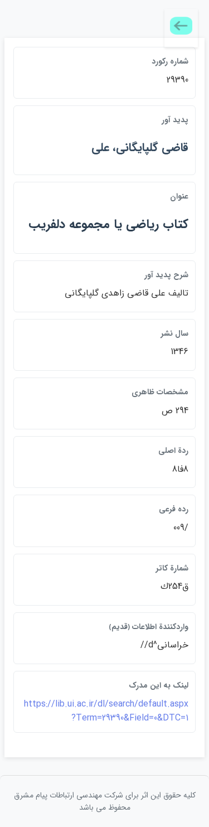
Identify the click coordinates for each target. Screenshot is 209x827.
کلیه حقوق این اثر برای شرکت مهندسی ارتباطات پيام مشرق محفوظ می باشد (105, 801)
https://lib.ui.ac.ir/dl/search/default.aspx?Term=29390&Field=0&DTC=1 (106, 711)
